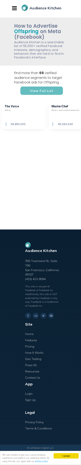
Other (8, 110)
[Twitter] (43, 316)
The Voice (12, 106)
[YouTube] (51, 316)
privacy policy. (41, 461)
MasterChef (60, 106)
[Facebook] (28, 316)
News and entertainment (65, 110)
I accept (66, 455)
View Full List (41, 91)
